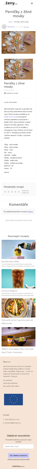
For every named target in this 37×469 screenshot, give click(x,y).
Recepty (26, 27)
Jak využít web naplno (11, 386)
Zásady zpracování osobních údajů (18, 459)
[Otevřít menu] (32, 3)
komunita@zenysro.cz (13, 423)
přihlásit (30, 212)
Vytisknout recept (12, 93)
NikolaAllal (11, 27)
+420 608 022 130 (12, 419)
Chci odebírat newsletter (18, 455)
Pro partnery (7, 380)
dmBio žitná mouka (11, 117)
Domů (10, 22)
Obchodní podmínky (10, 383)
